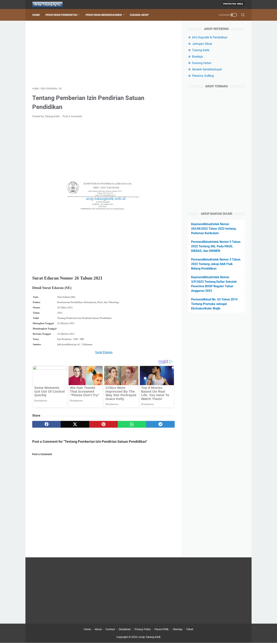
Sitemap (177, 629)
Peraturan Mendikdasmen (104, 14)
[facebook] (46, 424)
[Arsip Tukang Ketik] (49, 5)
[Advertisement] (103, 53)
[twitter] (75, 424)
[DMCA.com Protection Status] (233, 4)
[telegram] (160, 424)
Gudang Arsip (139, 14)
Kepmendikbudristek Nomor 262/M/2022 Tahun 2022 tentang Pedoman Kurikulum (213, 228)
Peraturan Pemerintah (61, 14)
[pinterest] (103, 424)
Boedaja (197, 56)
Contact (110, 629)
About (98, 629)
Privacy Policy (143, 629)
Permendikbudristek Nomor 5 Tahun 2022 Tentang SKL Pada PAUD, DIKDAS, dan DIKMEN (215, 246)
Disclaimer (125, 629)
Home (36, 14)
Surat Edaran (103, 352)
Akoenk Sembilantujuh (207, 69)
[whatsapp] (132, 424)
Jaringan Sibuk (202, 44)
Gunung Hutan (201, 63)
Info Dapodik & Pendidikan (209, 37)
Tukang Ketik (200, 50)
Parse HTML (162, 629)
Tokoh (189, 629)
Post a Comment (72, 116)
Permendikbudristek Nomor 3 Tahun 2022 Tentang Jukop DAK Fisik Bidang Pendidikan (215, 264)
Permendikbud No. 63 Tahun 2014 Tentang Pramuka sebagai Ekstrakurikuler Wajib (214, 304)
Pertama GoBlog (203, 76)
